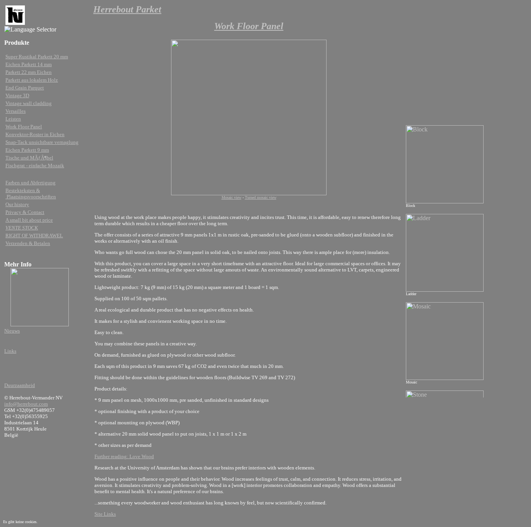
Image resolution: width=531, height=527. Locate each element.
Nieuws (12, 331)
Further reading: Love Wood (124, 456)
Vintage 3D (17, 95)
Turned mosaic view (260, 197)
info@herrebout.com (26, 404)
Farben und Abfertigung (30, 183)
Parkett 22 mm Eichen (28, 72)
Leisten (13, 119)
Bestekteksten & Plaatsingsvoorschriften (30, 193)
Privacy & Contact (24, 212)
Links (10, 351)
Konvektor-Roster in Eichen (35, 134)
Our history (17, 204)
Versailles (15, 111)
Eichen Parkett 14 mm (28, 64)
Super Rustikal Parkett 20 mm (36, 57)
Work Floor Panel (23, 127)
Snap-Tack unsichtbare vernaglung (42, 142)
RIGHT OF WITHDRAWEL (34, 235)
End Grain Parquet (24, 88)
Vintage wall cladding (28, 103)
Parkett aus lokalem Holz (31, 80)
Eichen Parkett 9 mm (27, 150)
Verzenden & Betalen (27, 243)
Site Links (105, 514)
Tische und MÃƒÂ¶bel (29, 158)
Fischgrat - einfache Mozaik (34, 165)
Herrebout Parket (127, 9)
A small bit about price (29, 220)
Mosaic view (231, 197)
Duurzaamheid (19, 385)
